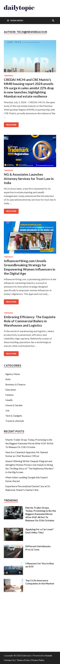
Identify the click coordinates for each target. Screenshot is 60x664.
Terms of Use (23, 660)
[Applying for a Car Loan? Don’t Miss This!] (13, 529)
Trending (8, 76)
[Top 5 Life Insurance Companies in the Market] (13, 580)
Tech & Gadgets (13, 415)
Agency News (12, 373)
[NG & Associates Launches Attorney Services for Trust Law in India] (30, 152)
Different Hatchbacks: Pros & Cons (38, 548)
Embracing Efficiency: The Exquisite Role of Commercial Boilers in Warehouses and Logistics (30, 321)
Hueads (48, 655)
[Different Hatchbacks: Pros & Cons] (13, 546)
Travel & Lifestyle (14, 420)
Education (10, 389)
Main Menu (16, 20)
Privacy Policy (37, 660)
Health (9, 400)
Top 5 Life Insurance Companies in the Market (39, 582)
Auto (8, 379)
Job (7, 410)
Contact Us (9, 660)
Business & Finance (15, 384)
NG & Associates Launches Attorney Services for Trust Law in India (29, 178)
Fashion (9, 394)
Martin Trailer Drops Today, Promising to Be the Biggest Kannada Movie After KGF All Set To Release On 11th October (29, 443)
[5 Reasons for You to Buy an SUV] (13, 563)
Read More (10, 124)
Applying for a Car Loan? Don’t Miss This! (39, 531)
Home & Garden (13, 405)
